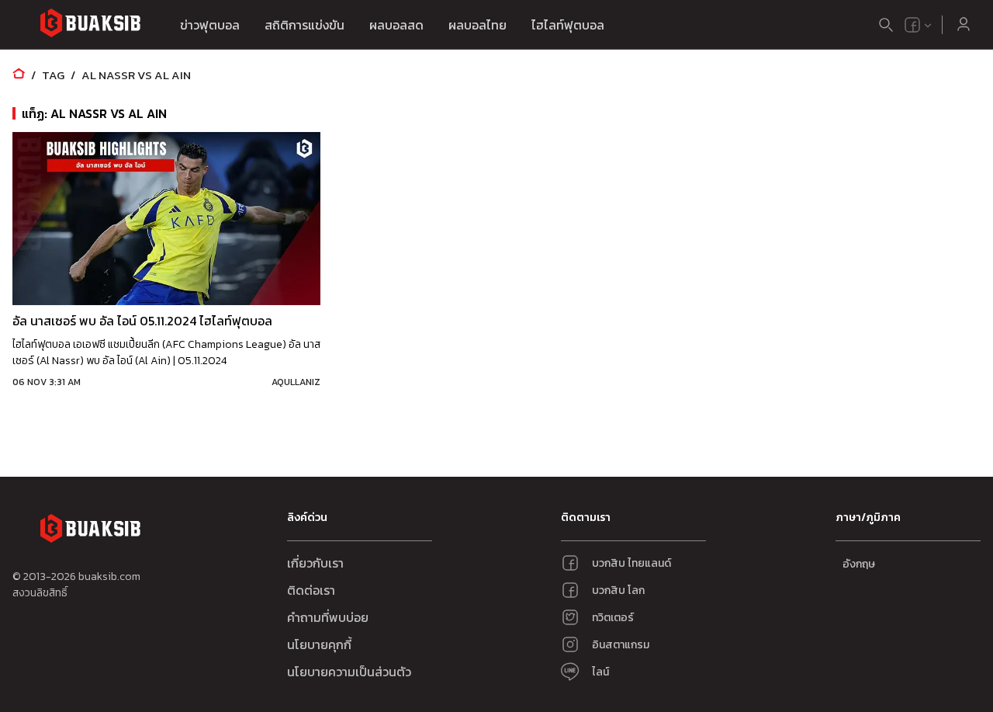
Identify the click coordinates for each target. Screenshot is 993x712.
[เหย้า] (18, 75)
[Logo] (90, 25)
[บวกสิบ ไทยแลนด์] (912, 25)
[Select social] (918, 25)
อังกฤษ (858, 564)
